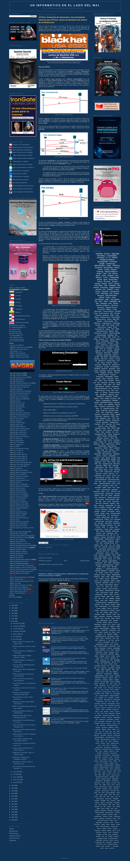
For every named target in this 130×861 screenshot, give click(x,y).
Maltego (116, 634)
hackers (115, 273)
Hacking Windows (20, 490)
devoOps (117, 719)
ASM (101, 543)
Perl (118, 614)
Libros (109, 265)
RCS (106, 705)
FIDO (96, 751)
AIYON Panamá (19, 319)
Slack (113, 669)
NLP (109, 701)
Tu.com (110, 442)
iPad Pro (105, 832)
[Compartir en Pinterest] (47, 543)
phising (96, 683)
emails (111, 820)
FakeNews (115, 400)
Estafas (116, 293)
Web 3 (116, 808)
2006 (13, 820)
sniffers (97, 460)
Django (117, 654)
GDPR (105, 466)
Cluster (17, 520)
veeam (106, 848)
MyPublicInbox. (107, 780)
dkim (95, 470)
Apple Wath (103, 735)
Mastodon (97, 537)
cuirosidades (108, 818)
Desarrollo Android (20, 549)
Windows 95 (102, 640)
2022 (13, 616)
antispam (117, 448)
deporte (97, 541)
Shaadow (118, 668)
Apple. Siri (109, 735)
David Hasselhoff (110, 499)
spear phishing (100, 477)
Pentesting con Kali (22, 347)
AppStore (113, 604)
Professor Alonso (16, 331)
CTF (103, 586)
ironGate (105, 834)
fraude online (111, 361)
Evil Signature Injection (107, 749)
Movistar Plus (111, 406)
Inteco (116, 763)
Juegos (107, 329)
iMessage (98, 565)
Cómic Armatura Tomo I (22, 480)
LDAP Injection (100, 390)
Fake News (98, 384)
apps (97, 394)
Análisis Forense (20, 488)
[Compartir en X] (43, 543)
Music (118, 545)
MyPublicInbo (115, 778)
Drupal (118, 570)
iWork (106, 600)
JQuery (111, 767)
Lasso (118, 632)
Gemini (112, 339)
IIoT (119, 761)
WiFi (111, 313)
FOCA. (100, 751)
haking (118, 721)
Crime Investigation (21, 498)
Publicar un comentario (45, 558)
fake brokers (109, 721)
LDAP (105, 384)
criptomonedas (108, 321)
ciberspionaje (100, 553)
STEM (100, 796)
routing (96, 648)
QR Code (116, 594)
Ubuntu (111, 359)
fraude (115, 309)
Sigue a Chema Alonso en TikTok (22, 155)
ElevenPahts (116, 523)
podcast (101, 339)
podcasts (98, 337)
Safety (112, 796)
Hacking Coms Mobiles (22, 573)
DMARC (104, 608)
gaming (110, 372)
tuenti (102, 458)
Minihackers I (20, 381)
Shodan (109, 349)
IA (109, 258)
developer (112, 368)
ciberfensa (109, 717)
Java (96, 380)
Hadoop (110, 559)
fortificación (104, 345)
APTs (109, 624)
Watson (108, 808)
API (114, 424)
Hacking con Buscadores (22, 581)
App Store (100, 523)
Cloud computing (114, 333)
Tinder (103, 576)
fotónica (107, 644)
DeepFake (111, 570)
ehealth (102, 513)
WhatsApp (104, 293)
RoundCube (110, 707)
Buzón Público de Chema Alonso (22, 150)
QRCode (103, 665)
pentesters (105, 422)
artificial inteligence (99, 675)
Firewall (96, 402)
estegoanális (101, 721)
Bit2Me (107, 398)
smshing (109, 648)
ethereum (108, 420)
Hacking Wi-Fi (19, 440)
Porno (111, 573)
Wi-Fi (105, 563)
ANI (100, 731)
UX (103, 598)
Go (96, 573)
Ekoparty (17, 302)
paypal (118, 580)
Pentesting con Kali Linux (22, 543)
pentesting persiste (112, 838)
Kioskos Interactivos (113, 588)
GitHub (101, 442)
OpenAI (115, 355)
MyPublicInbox (13, 831)
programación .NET (100, 434)
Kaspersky (103, 660)
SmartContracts (114, 357)
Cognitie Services (115, 743)
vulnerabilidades (105, 460)
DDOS (96, 507)
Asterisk (113, 685)
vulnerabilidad (116, 648)
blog (116, 331)
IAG (98, 612)
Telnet (109, 804)
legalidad (110, 404)
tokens (112, 325)
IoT (118, 337)
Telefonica (97, 576)
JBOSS (97, 660)
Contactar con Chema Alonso (21, 144)
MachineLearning (98, 699)
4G (97, 543)
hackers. (110, 828)
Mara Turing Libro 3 (21, 430)
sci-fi (118, 475)
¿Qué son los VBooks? (17, 345)
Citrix (118, 368)
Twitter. (118, 804)
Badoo (118, 737)
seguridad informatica (113, 844)
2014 (13, 799)
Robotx (118, 792)
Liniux (99, 772)
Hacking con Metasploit (22, 486)
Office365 (115, 466)
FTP (108, 515)
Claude (118, 382)
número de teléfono (103, 646)
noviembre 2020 (18, 626)
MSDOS (97, 525)
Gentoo (118, 656)
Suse (117, 669)
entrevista (101, 505)
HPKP (113, 691)
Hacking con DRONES (22, 496)
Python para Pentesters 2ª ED (24, 528)
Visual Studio (110, 511)
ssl (101, 392)
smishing (98, 846)
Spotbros (102, 802)
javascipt (116, 644)
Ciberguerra (19, 389)
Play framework (111, 703)
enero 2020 (16, 782)
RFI (100, 547)
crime (112, 642)
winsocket (111, 848)
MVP (114, 507)
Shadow (98, 669)
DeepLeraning (99, 747)
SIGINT (105, 794)
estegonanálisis (99, 644)
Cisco (110, 557)
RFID (116, 517)
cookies (107, 553)
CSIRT (102, 741)
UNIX (99, 598)
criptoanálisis (112, 456)
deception (115, 620)
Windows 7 (97, 323)
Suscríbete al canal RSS (20, 182)
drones (106, 470)
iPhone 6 (97, 681)
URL (105, 806)
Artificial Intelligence (111, 271)
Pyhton (102, 638)
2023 (13, 613)
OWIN (104, 784)
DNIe (117, 477)
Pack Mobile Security (16, 337)
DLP (116, 543)
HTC (100, 759)
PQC (113, 487)
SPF (106, 467)
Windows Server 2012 (21, 561)
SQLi (102, 432)
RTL (108, 665)
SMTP (98, 561)
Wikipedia (111, 598)
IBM (108, 428)
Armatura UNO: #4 (21, 454)
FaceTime (115, 608)
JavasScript (117, 767)
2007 (13, 817)
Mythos (106, 594)
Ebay (102, 689)
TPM (99, 804)
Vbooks (112, 527)
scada (111, 470)
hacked (106, 367)
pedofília (110, 836)
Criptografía (113, 301)
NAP (106, 701)
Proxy (108, 390)
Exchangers (117, 749)
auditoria (104, 717)
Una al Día (18, 583)
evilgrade (116, 679)
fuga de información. (105, 826)
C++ (119, 739)
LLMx (103, 771)
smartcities (108, 555)
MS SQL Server (113, 410)
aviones (99, 642)
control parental (99, 499)
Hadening (111, 759)
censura (107, 578)
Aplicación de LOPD (21, 591)
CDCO (98, 586)
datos (97, 408)
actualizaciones (108, 673)
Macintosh (109, 634)
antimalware (110, 347)
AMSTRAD (117, 470)
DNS (109, 337)
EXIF (98, 689)
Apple (105, 279)
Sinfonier (108, 432)
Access (113, 624)
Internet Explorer (108, 311)
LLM (109, 273)
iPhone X (115, 723)
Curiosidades (112, 256)
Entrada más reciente (45, 560)
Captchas (111, 450)
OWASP (111, 509)
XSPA (109, 563)
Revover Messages (110, 792)
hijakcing (109, 830)
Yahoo (103, 444)
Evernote (107, 689)
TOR (119, 398)
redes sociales (113, 345)
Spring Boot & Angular (21, 476)
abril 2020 (16, 774)
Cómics (97, 291)
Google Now (105, 757)
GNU (102, 545)
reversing (109, 424)
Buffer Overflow (103, 557)
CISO (96, 471)
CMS (103, 533)
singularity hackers (108, 408)
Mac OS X (104, 359)
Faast (96, 370)
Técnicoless (99, 376)
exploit (109, 327)
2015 (13, 796)
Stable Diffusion (113, 561)
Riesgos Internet (20, 478)
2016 (13, 793)
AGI (118, 729)
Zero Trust (111, 640)
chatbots (116, 467)
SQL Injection (114, 299)
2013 (13, 801)
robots (96, 392)
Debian (108, 458)
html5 (111, 529)
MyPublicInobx (100, 701)
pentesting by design (102, 838)
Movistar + (110, 343)
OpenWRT (98, 788)
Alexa (106, 426)
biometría (104, 382)
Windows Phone (109, 539)
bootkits (97, 600)
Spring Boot (18, 468)
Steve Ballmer (109, 802)
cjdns (96, 719)
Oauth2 (105, 473)
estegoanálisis (109, 505)
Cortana (98, 608)
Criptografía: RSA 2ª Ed (22, 547)
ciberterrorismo (100, 521)
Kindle (111, 768)
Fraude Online (19, 579)
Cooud (99, 745)
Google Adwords (115, 755)
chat (117, 432)
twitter (107, 299)
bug (96, 301)
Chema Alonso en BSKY (19, 173)
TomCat (112, 711)
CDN (112, 650)
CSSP (110, 741)
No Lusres (113, 782)
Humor (116, 267)
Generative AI (99, 329)
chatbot (115, 396)
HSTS (104, 559)
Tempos (104, 283)
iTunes (109, 832)
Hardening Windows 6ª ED (22, 577)
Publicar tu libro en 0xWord (17, 287)
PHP (103, 351)
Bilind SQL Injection (105, 739)
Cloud (103, 363)
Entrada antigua (84, 560)
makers (116, 412)
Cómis (103, 745)
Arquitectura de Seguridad (23, 391)
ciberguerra (115, 364)
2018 (13, 788)
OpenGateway (99, 467)
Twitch (98, 713)
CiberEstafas (19, 425)
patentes (101, 555)
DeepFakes (116, 323)
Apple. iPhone (117, 735)
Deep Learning (104, 313)
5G (118, 582)
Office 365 (111, 473)
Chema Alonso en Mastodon (20, 170)
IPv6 (112, 329)
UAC (98, 382)
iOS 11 (114, 830)
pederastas (102, 725)
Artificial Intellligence (99, 737)
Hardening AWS (20, 407)
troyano (110, 434)
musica (112, 681)
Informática (105, 763)
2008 (13, 814)
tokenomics (98, 333)
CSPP (101, 471)
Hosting (106, 632)
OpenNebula (117, 786)
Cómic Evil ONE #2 (22, 466)
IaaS (97, 695)
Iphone (98, 275)
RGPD (95, 792)
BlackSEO (113, 426)
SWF (108, 796)
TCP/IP (118, 537)
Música (115, 303)
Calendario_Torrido (100, 428)
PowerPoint (97, 665)
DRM (116, 687)
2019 (13, 785)
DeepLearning (114, 422)
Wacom (103, 808)
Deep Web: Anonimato (22, 518)
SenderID (104, 547)
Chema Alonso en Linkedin (20, 179)
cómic (109, 418)
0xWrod (114, 729)
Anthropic (107, 604)
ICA (115, 559)
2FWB (99, 567)
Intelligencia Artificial (103, 767)
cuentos (108, 475)
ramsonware (116, 842)
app (104, 475)
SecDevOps (115, 501)
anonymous (114, 551)
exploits (98, 378)
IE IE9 (115, 327)
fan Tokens (111, 382)
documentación (99, 420)
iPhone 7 (109, 723)
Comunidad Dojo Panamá (22, 316)
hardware (105, 315)
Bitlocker (116, 584)
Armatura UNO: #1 (21, 460)
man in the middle (104, 681)
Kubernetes (18, 421)
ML (105, 442)
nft (101, 408)
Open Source (102, 327)
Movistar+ (117, 402)
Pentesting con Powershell (72, 499)
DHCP (117, 652)
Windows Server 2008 (113, 549)
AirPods (101, 584)
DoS (107, 535)
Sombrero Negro (20, 422)
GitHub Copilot (106, 517)
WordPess (104, 814)
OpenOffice (116, 454)
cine (105, 404)
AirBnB (97, 650)
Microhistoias (117, 699)
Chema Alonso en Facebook (21, 176)
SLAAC (103, 574)
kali (96, 361)
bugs (117, 315)
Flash (111, 689)
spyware (116, 521)
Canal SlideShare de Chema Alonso (23, 186)
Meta (100, 501)
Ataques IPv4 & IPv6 (22, 355)
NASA (103, 782)
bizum (106, 675)
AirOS (118, 731)
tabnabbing (116, 846)
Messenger (98, 487)
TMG (96, 804)
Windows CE (112, 713)
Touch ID (117, 711)
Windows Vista (105, 317)
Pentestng (103, 703)
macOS (98, 422)
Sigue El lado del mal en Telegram (22, 152)
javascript (98, 364)
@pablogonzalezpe (63, 496)
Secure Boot (111, 668)
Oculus (108, 784)
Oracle (97, 357)
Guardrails (111, 610)
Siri (113, 432)
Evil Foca (113, 398)
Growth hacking (104, 610)
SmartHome (115, 386)
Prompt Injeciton (105, 790)
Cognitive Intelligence (103, 305)
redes (114, 297)
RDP (100, 481)
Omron (113, 784)
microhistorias (114, 367)
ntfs (106, 836)
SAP (95, 668)
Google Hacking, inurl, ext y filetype (61, 708)
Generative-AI (114, 291)
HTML (98, 432)
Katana (106, 768)
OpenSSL (110, 525)
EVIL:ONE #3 (20, 442)
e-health (96, 513)
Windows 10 (114, 341)
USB (96, 464)
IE (117, 658)
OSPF (96, 784)
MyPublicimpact (14, 833)
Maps (111, 612)
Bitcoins (111, 331)
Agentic (96, 398)
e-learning (105, 679)
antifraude (117, 598)
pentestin (117, 600)
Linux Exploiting (20, 539)
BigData (108, 309)
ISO (97, 763)
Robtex (118, 665)
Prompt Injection (103, 374)
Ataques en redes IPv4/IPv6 (23, 567)
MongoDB (97, 614)
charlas (107, 269)
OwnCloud (104, 788)
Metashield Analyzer (105, 662)
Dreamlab (17, 299)
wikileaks (116, 430)
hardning (103, 830)
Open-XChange (103, 786)
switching (104, 624)
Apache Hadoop (109, 584)
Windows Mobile (98, 539)
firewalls (105, 622)
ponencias (105, 840)
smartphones (102, 648)
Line (106, 697)
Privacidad (113, 261)
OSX (98, 664)
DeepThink (111, 654)
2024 (13, 610)
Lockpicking (111, 697)
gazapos (104, 828)
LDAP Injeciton (97, 771)
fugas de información (101, 388)
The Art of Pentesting (21, 397)
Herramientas (115, 317)
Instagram (102, 406)
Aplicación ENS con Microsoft (24, 571)
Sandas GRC (117, 616)
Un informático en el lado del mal (65, 5)
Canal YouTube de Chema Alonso (22, 189)
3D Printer (108, 477)
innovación (100, 307)
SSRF (112, 596)
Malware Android (20, 516)
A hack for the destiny (21, 494)
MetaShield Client (109, 590)
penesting (116, 836)
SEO (103, 424)
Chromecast (111, 687)
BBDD (118, 604)
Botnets (105, 392)
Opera (109, 501)
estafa (115, 820)
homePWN (96, 723)
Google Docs (98, 757)
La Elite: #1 (19, 450)
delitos (113, 580)
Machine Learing (115, 774)
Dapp (97, 654)
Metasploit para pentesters (25, 559)
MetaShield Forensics (100, 636)
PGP (104, 462)
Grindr (111, 757)
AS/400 (107, 731)
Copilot (107, 586)
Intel (112, 517)
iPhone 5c (103, 723)
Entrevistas (104, 287)
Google (102, 264)
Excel (110, 388)
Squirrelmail (115, 709)
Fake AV (108, 656)
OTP (96, 481)
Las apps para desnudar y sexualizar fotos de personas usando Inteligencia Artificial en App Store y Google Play (69, 627)
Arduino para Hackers (21, 470)
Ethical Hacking (20, 353)
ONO (119, 782)
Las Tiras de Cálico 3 (22, 395)
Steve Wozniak (111, 537)
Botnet (112, 414)
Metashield (97, 454)
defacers (111, 677)
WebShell (97, 810)
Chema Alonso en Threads (20, 161)
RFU (118, 790)
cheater (111, 675)
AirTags (115, 683)
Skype (104, 481)
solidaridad (111, 727)
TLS (96, 549)
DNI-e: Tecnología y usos (22, 585)
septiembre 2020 (18, 631)
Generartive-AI (113, 753)
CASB (97, 741)
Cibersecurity (116, 606)
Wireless (97, 359)
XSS (107, 325)
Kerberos (106, 612)
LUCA (97, 293)
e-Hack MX (18, 309)
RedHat (107, 519)
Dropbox (96, 545)
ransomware (105, 414)
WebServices (99, 673)
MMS (104, 774)
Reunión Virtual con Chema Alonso (23, 147)
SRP (114, 794)
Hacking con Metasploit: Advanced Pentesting (66, 498)
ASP (97, 584)
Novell (106, 573)
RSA (119, 458)
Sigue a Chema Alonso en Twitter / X (23, 167)
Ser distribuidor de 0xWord (17, 325)
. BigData (104, 729)
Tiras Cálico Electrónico (23, 464)
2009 (13, 812)
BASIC (104, 567)
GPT (107, 339)
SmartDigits (115, 798)
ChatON (97, 743)
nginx (95, 646)
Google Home (109, 493)
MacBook (103, 525)
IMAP (103, 693)
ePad (119, 818)
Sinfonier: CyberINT (21, 514)
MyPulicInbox (98, 782)
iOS (104, 289)
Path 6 (97, 638)
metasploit (103, 303)
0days (114, 555)
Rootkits (103, 537)
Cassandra (115, 741)
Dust (100, 430)
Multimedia (104, 509)
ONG (102, 495)
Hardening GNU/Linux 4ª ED (23, 545)
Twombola (96, 806)
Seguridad (116, 495)
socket (102, 846)
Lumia (114, 772)
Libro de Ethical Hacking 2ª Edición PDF (66, 305)
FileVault (106, 751)
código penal (102, 719)
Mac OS (108, 774)
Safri (116, 796)
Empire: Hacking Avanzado (23, 462)
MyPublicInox (115, 780)
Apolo (108, 685)
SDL (115, 707)
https (103, 378)
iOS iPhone (98, 832)
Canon (105, 687)
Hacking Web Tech (21, 512)
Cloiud (107, 743)
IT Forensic (18, 306)
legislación (106, 416)
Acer (114, 731)
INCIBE (107, 693)
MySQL (116, 351)
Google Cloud (108, 471)
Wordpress (99, 353)
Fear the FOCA (15, 329)
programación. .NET (100, 842)
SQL (117, 638)
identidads (99, 834)
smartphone (103, 394)
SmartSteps (108, 709)
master (117, 541)
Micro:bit (114, 662)
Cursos (100, 269)
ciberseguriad (117, 816)
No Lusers (107, 281)
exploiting (110, 335)
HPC (96, 759)
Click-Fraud (116, 557)
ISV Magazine (117, 693)
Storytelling (18, 409)
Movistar (117, 313)
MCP (111, 660)
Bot (119, 505)
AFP (107, 683)
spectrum (108, 846)
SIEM (101, 794)
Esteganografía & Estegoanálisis (25, 535)
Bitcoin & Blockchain (21, 502)
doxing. (114, 818)
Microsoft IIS (111, 636)
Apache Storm (116, 733)
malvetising (115, 834)
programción (109, 842)
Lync (118, 772)
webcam (109, 430)
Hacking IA (19, 375)
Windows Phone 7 (110, 812)
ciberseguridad (102, 261)
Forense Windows (20, 593)
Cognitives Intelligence (101, 570)
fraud (114, 721)
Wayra (115, 363)
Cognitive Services (111, 307)
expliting (103, 824)
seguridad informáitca (113, 602)
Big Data (18, 401)
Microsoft (100, 295)
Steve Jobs (99, 503)
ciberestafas (109, 376)
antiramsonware (98, 816)
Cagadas (112, 626)
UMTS (107, 576)
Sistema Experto (100, 798)
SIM (106, 495)
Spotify (105, 448)
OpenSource (98, 448)
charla (98, 410)
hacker (110, 440)
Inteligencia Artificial (107, 260)
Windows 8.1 (102, 497)
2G (115, 582)
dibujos (98, 400)
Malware (114, 269)
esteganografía (106, 400)
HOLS (101, 658)
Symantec (106, 711)
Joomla (114, 452)
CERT (95, 687)
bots (116, 390)
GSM (99, 436)
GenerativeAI (99, 299)
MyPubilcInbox (99, 594)
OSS (100, 784)
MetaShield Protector (106, 402)
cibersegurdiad (116, 717)
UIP (101, 806)
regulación (98, 582)
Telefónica (116, 265)
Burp (117, 685)
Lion (114, 545)
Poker (115, 664)
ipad (103, 325)
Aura (110, 293)
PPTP (118, 559)
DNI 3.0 (108, 745)
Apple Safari (108, 523)
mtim (103, 836)
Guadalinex (116, 757)
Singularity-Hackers (15, 836)
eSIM (95, 721)
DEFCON (113, 491)
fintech (107, 824)
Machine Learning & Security (23, 472)
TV (107, 527)
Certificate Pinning (109, 543)
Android (99, 279)
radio (116, 378)
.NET (96, 349)
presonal (116, 840)
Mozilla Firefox (112, 436)
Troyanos (113, 374)
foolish (114, 475)
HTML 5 (118, 610)
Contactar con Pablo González (66, 539)
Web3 (106, 301)
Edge (117, 499)
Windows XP (106, 364)
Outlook (117, 509)
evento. (112, 822)
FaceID (116, 586)
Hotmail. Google (103, 761)
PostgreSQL (102, 616)
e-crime (117, 359)
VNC (102, 713)
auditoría (101, 297)
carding (101, 578)
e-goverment (109, 412)
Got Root (18, 510)
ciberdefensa (114, 578)
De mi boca (114, 745)
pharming (98, 727)
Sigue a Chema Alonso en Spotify (22, 164)
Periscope (116, 788)
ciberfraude (98, 677)
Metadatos (112, 285)
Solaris (118, 800)
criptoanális (101, 818)
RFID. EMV (113, 790)
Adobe (102, 531)
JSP (101, 612)
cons (97, 345)
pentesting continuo (107, 565)
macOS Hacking (20, 500)
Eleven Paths (113, 279)
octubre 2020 (17, 628)
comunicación (106, 642)
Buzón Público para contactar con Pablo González (72, 505)
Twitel (105, 440)
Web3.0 (118, 618)
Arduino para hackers (22, 349)
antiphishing (98, 475)
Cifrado (96, 317)
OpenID (110, 786)
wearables (97, 729)
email (112, 553)
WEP (106, 713)
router (118, 646)
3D (115, 505)
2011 (13, 806)
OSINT (17, 446)
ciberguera (104, 677)
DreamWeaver (107, 747)
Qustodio (101, 705)
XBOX (111, 448)
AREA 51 (17, 312)
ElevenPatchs (97, 749)
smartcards (102, 683)
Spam (100, 301)
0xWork (109, 729)
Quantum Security (21, 377)
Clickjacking (110, 533)
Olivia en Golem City (23, 387)
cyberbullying (98, 529)
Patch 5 (110, 788)
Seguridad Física (101, 331)
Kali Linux (116, 388)
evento (113, 483)
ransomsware (112, 646)
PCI (102, 664)
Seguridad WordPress (21, 508)
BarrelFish (97, 739)
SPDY (110, 794)
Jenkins (96, 768)
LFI (118, 535)
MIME (100, 774)
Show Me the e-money (22, 448)
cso (101, 580)
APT (114, 384)
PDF (112, 390)
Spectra (116, 283)
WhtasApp (110, 810)
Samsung (104, 561)
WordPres (110, 814)
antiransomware (105, 489)
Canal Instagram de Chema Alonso (23, 192)
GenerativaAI (98, 755)
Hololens (96, 761)
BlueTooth (117, 370)
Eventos (107, 254)
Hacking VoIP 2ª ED (21, 553)
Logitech (104, 772)
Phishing (98, 315)
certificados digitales (104, 483)
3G (106, 450)
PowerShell (101, 309)
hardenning (97, 830)
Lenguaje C (99, 634)
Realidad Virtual (98, 519)
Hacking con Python (21, 525)
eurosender (106, 822)
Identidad (110, 275)
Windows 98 (117, 810)
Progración (97, 790)
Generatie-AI (99, 691)
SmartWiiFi (103, 800)
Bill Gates (114, 567)
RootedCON (108, 638)
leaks (107, 513)
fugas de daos (114, 826)
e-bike (116, 677)
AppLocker (96, 735)
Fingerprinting (114, 277)
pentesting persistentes (112, 725)
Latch (105, 273)
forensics (106, 438)
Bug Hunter (19, 373)
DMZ (116, 533)
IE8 (110, 632)
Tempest (103, 511)
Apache (105, 333)
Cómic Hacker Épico (21, 524)
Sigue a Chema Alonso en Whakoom (23, 158)
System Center (100, 671)
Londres (109, 772)
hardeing (115, 828)
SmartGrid (96, 800)
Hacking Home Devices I (23, 393)
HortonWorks (97, 693)
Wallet (112, 576)
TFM (107, 671)
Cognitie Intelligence (104, 628)
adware (100, 404)
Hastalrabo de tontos (113, 479)
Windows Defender (99, 812)
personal (98, 289)
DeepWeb (102, 507)
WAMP (98, 808)
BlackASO (102, 650)
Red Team (18, 482)
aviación (117, 640)
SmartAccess (108, 798)
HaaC (106, 545)
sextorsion (117, 529)
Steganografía (116, 574)
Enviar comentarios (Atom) (55, 564)
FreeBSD (99, 753)
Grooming (98, 588)
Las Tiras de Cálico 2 (22, 417)
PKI (115, 525)
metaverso (110, 378)
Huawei (110, 761)
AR (103, 731)
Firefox (104, 337)
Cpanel (105, 652)
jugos (109, 834)
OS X (104, 501)
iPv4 (118, 361)
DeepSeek (103, 418)
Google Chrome (101, 343)
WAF (116, 527)
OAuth (109, 487)
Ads (95, 523)
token (109, 384)
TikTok (111, 467)
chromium (117, 675)
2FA (116, 321)
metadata (110, 351)
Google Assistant (107, 691)
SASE (97, 794)
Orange (117, 636)
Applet (104, 626)
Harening (117, 759)
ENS (118, 460)
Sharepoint (117, 519)
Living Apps (104, 341)
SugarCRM (116, 802)
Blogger (113, 460)
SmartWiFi (99, 440)
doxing (100, 470)
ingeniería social (107, 464)
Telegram (103, 372)
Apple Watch (98, 626)
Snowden (113, 800)
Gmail (114, 337)
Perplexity (97, 424)
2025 (13, 608)
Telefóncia (104, 804)
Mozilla (116, 592)
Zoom (110, 620)
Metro (117, 776)
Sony (102, 618)
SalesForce (104, 668)
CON (117, 325)
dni (116, 642)
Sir (119, 796)
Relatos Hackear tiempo (22, 428)
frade (97, 826)
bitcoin (109, 319)
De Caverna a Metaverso (22, 413)
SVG (104, 796)
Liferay (114, 771)
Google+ (96, 610)
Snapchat (97, 618)
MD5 (96, 774)
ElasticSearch (115, 747)
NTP (118, 662)
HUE (118, 691)
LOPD (113, 416)
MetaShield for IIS (108, 699)
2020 (13, 621)
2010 (13, 809)
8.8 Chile (17, 295)
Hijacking (111, 394)
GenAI (104, 275)
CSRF (111, 485)
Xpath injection (103, 620)
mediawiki (98, 836)
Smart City (111, 547)
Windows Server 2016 (22, 357)
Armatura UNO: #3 (21, 456)
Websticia (105, 503)
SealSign (97, 511)
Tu (95, 713)
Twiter (113, 804)
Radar (103, 792)
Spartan (97, 802)
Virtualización (98, 563)
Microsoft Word (104, 592)
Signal (102, 669)
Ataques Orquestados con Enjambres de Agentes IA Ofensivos (69, 698)
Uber (110, 671)
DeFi (119, 491)
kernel (118, 483)
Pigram (96, 616)
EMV (119, 628)
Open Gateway (112, 446)
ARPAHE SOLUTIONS (21, 322)
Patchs (114, 614)
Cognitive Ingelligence (112, 569)
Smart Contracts (112, 481)
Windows (99, 277)
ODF (117, 408)
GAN (116, 485)
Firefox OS (111, 751)
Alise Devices (103, 685)
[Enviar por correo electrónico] (39, 543)
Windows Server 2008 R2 (109, 715)
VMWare (115, 671)
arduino (105, 456)
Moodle (111, 592)
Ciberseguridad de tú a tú (22, 415)
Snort (108, 800)
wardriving (105, 582)
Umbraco (109, 806)
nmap (95, 555)
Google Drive (104, 630)
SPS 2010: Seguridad (21, 587)
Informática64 (102, 446)
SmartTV (109, 363)
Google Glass (112, 630)
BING (117, 329)
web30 (111, 582)
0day (102, 450)
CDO (96, 418)
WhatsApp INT (19, 411)
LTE (108, 660)
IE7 (114, 535)
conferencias (110, 264)
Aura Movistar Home (110, 737)
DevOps (113, 458)
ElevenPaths (108, 267)
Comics (105, 277)
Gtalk (97, 658)
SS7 (99, 668)
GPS (101, 349)
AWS (97, 531)
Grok (119, 630)
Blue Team (117, 464)
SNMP (108, 596)
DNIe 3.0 (109, 608)
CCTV (107, 650)
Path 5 (109, 462)
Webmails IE (103, 810)
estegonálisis (99, 822)
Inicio (65, 560)
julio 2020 (16, 636)
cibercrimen (98, 311)
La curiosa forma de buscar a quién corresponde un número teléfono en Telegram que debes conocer (68, 658)
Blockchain (114, 305)
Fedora (113, 656)
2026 (13, 605)
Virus (96, 497)
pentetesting (99, 840)
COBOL (100, 687)
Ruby (113, 462)
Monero (116, 612)
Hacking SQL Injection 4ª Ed (23, 569)
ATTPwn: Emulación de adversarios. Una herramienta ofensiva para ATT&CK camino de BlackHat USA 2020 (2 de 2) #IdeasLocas (63, 19)
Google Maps (98, 559)
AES (102, 604)
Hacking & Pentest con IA (23, 383)
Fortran (117, 751)
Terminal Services (114, 392)
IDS (111, 535)
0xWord (11, 829)
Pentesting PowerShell (22, 522)
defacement (106, 580)
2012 (13, 804)
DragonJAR (18, 292)
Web (112, 808)
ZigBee (115, 814)
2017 (13, 791)
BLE (113, 477)
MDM (96, 590)
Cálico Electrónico (16, 333)
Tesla (95, 598)
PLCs (95, 547)
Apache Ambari (98, 733)
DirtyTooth (99, 466)
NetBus (108, 782)
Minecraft (98, 778)
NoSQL (111, 594)
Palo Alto (111, 664)
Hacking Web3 (19, 405)
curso (102, 412)
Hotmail (118, 444)
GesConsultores (106, 755)
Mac (117, 416)
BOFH (108, 567)
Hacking (99, 254)
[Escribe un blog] (41, 543)
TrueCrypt (107, 618)
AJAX (96, 731)
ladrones (110, 622)
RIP (100, 792)
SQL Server (104, 357)
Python (108, 297)
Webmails (100, 438)
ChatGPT (110, 289)
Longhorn (117, 697)
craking (95, 818)
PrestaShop (109, 616)
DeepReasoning (100, 535)
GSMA (98, 517)
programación (106, 323)
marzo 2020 (16, 777)
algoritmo (112, 503)
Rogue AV (97, 707)
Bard (112, 438)
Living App (102, 370)
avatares (117, 539)
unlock (101, 848)
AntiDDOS (108, 531)
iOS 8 (118, 830)
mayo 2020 (16, 772)
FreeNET (116, 689)
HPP (96, 632)
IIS (105, 349)
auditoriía (105, 816)
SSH (118, 462)
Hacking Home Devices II (23, 385)
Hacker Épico (19, 557)
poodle (111, 840)
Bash (96, 606)
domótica (103, 541)
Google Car (97, 630)
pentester (97, 414)
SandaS (117, 596)
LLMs (105, 285)
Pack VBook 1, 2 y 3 (16, 351)
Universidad (98, 285)
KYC (96, 697)
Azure (101, 398)
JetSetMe (101, 768)
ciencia (96, 580)
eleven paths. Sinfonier (102, 820)
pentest (99, 273)
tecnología (105, 485)
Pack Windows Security (17, 339)
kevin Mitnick (109, 521)
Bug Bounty (18, 438)
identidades (115, 832)
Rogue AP (97, 596)
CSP (106, 741)
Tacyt (105, 380)
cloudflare (115, 353)
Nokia (113, 701)
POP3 (105, 664)
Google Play (107, 355)
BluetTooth (113, 739)
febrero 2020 (17, 779)
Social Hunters (19, 419)
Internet (99, 281)
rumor (105, 844)
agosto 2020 (17, 634)
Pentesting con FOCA (21, 537)
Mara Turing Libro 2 (21, 432)
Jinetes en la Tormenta (22, 436)
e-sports (106, 529)
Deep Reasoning (99, 493)
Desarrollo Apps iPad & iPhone (24, 565)
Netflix (104, 487)
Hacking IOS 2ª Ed (21, 541)
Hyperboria (113, 658)
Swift (101, 711)
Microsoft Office (107, 454)
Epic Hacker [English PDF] (23, 531)
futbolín (99, 828)
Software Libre (100, 347)
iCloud (101, 600)
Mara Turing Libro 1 (21, 434)
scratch (117, 565)
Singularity (107, 669)
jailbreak (98, 351)
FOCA (110, 283)
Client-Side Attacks (21, 492)
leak (98, 363)
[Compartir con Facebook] (45, 543)
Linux (116, 275)
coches (118, 511)
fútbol (116, 553)
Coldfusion (113, 628)
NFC (110, 466)
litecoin (115, 622)
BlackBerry (99, 569)
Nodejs (103, 614)
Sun (117, 473)
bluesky (110, 816)
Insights (111, 763)
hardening (100, 271)
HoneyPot (104, 588)
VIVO (106, 598)
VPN (113, 418)
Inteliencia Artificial (98, 765)
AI (106, 258)
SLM (111, 519)
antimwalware (97, 717)
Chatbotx (103, 743)
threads (117, 727)
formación (98, 267)
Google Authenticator (101, 479)
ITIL (101, 763)
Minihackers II (20, 379)
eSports (111, 679)
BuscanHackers (103, 606)
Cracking (116, 349)
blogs (96, 339)
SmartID (118, 547)
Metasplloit (112, 776)
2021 (13, 618)
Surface (97, 711)
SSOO (102, 709)
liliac (98, 725)
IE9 (96, 501)
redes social (99, 844)
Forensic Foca (115, 515)
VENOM (118, 806)
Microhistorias (19, 555)
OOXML (107, 386)
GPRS (117, 347)
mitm (110, 303)
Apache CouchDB (107, 733)
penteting (117, 681)
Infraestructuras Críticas (22, 506)
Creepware (111, 652)
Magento (101, 590)
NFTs (117, 406)
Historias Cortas (20, 403)
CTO (110, 606)
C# (108, 626)
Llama (117, 394)
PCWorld (97, 368)
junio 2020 (16, 639)
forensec (118, 824)
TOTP (97, 412)
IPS (111, 693)
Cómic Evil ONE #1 (21, 474)
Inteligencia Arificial (103, 695)
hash (111, 644)
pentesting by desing (101, 602)
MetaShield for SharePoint (102, 776)
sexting (99, 485)
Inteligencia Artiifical (114, 695)
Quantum (104, 368)
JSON (113, 632)
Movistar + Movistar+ (106, 778)
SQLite (110, 495)
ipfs (119, 723)
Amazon (109, 370)
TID (96, 404)
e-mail (117, 289)
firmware (113, 824)
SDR (114, 638)
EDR (111, 586)
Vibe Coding (102, 549)
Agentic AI (116, 434)
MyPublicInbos (99, 780)
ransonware (104, 727)
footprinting (104, 410)
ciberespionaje (101, 335)
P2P (116, 438)
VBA (114, 806)
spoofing (99, 355)
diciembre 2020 (17, 623)
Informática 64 (106, 452)
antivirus (98, 456)
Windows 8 (101, 361)
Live (105, 634)
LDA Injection (117, 768)
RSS (104, 430)
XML (98, 620)
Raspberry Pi (19, 444)
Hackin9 (100, 632)
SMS (117, 343)
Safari (103, 527)
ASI (111, 731)
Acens (118, 624)
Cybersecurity (110, 444)
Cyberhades (12, 840)
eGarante (99, 622)
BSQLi (103, 491)
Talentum (111, 380)
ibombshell (63, 74)
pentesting (101, 258)
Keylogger (100, 697)
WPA (96, 640)
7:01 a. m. (65, 545)
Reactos (113, 665)
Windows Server (100, 319)
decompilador (110, 719)
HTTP (97, 372)
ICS (110, 545)
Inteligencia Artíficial (109, 765)
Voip (117, 418)
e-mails (98, 450)
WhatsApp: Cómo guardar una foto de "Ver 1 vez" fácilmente (69, 637)
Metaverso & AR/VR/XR (22, 399)
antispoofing (116, 563)
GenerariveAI (106, 753)
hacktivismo (115, 420)
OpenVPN (108, 614)
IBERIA (115, 761)
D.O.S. (108, 491)
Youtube (98, 325)
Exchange (101, 656)
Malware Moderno (20, 426)
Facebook (105, 291)
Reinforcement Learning (114, 705)
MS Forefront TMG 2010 (22, 589)
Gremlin (101, 573)
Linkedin (104, 436)
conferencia (99, 367)
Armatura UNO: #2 (21, 458)
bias (100, 464)
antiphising (115, 673)
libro (116, 335)
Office (100, 380)
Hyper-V (107, 658)
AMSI (111, 683)
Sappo (108, 574)
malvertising (97, 624)
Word (117, 715)
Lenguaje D (109, 771)
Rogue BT (103, 707)
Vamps (113, 618)
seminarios (97, 604)
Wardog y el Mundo (21, 551)
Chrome (116, 372)
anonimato (109, 396)
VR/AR (113, 428)
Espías (96, 656)
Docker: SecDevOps (21, 484)
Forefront (108, 507)
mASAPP (111, 600)
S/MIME (103, 596)
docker (116, 376)
